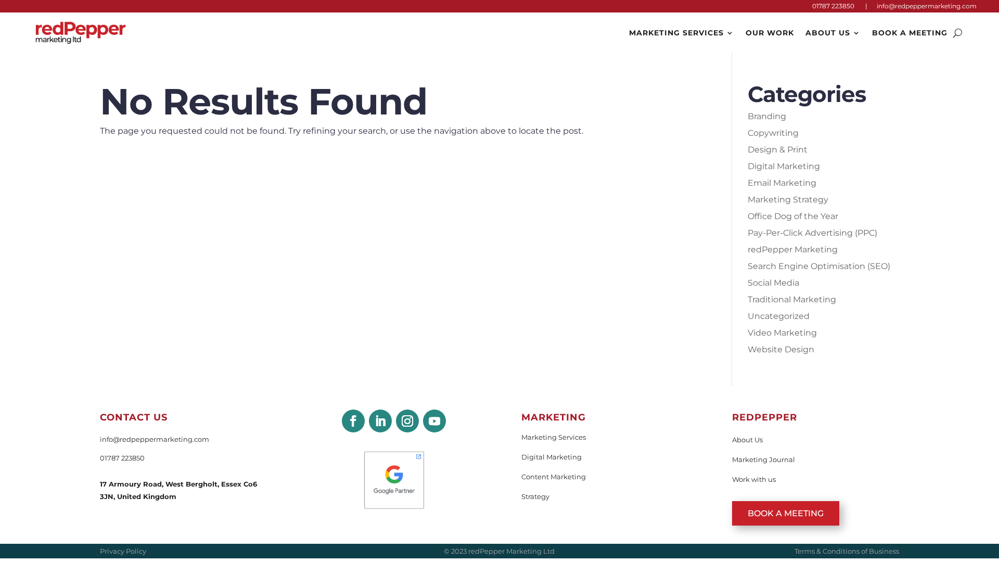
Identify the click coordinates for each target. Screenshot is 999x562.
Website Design (781, 349)
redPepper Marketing (793, 249)
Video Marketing (782, 333)
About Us (827, 32)
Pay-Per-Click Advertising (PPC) (812, 233)
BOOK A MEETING (786, 513)
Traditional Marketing (792, 299)
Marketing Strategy (788, 200)
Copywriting (773, 133)
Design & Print (778, 150)
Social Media (773, 283)
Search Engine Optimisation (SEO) (819, 266)
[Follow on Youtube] (434, 421)
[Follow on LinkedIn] (380, 421)
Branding (767, 116)
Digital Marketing (784, 166)
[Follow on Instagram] (407, 421)
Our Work (770, 32)
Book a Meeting (909, 32)
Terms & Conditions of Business (847, 551)
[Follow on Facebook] (353, 421)
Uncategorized (779, 316)
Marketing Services (676, 32)
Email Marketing (782, 183)
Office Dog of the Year (793, 216)
